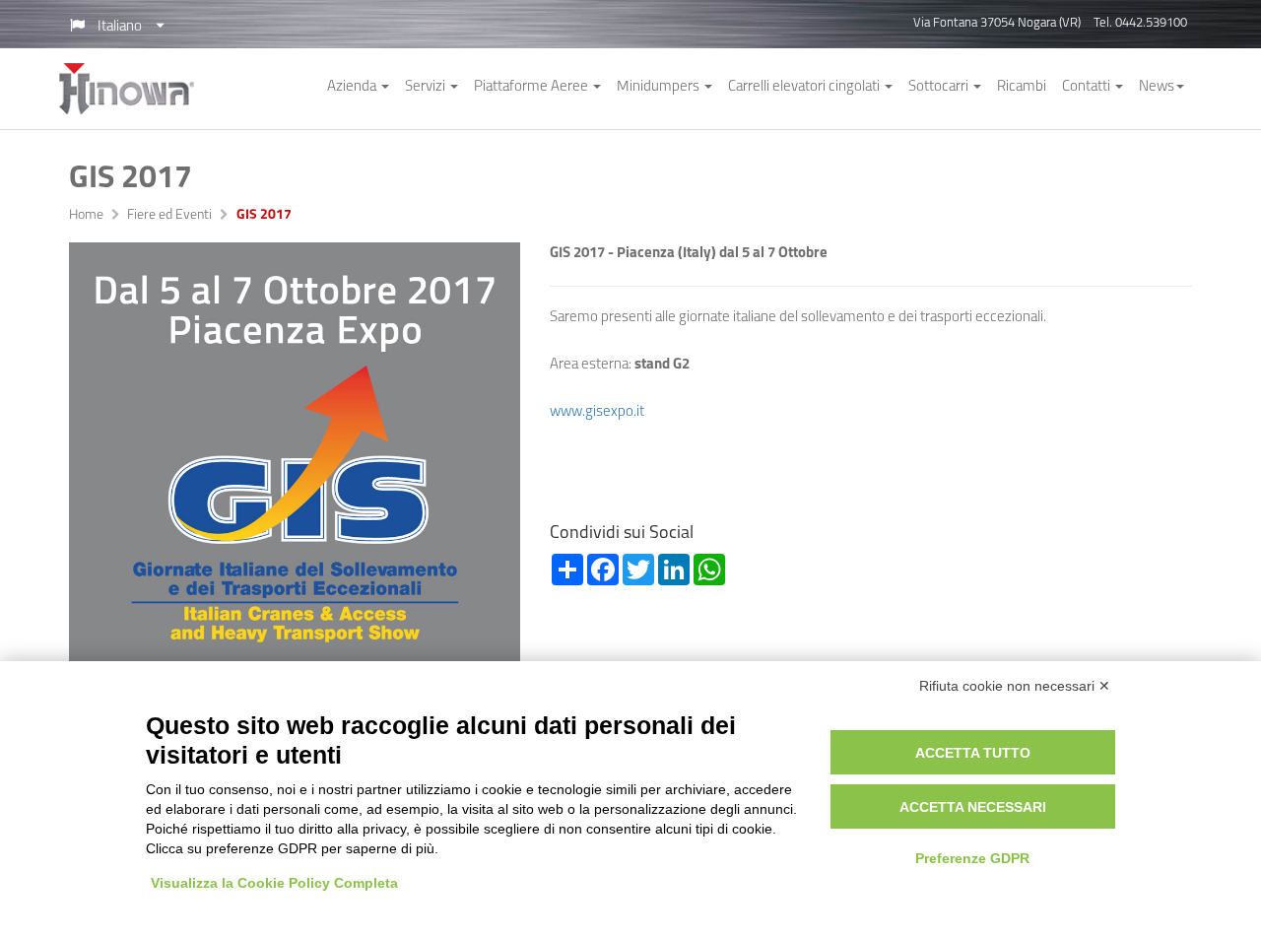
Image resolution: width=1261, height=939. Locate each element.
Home (86, 216)
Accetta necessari (972, 807)
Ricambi (1021, 87)
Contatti (1087, 87)
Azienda (353, 87)
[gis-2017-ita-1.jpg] (294, 468)
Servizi (426, 87)
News (1156, 87)
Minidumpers (659, 87)
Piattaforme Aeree (532, 87)
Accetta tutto (972, 753)
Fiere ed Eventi (169, 216)
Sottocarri (939, 87)
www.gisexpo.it (597, 412)
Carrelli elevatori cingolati (805, 87)
